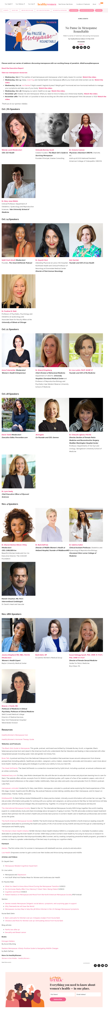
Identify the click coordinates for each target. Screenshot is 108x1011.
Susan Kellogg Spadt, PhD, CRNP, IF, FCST (85, 655)
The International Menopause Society (16, 808)
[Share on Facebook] (73, 47)
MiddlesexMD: (7, 798)
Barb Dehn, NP (41, 655)
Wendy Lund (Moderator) (12, 150)
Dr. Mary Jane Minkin (10, 201)
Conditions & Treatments (83, 4)
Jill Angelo (39, 435)
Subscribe (73, 10)
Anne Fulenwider (9, 370)
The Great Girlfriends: (10, 768)
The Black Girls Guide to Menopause (16, 748)
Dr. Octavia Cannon (77, 150)
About (94, 4)
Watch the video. (89, 77)
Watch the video (58, 91)
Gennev (4, 848)
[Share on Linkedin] (84, 47)
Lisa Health (6, 853)
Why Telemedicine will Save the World (19, 906)
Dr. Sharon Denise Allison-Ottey (14, 545)
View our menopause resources (14, 73)
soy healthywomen (43, 10)
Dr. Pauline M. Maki (9, 311)
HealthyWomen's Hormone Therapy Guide (18, 739)
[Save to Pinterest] (81, 47)
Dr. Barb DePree (41, 545)
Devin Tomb (6, 435)
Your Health (8, 4)
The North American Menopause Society (17, 821)
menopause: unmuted (10, 788)
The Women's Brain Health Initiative (15, 831)
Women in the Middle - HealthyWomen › (16, 958)
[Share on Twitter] (77, 47)
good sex (15, 10)
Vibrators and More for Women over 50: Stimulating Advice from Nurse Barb (34, 921)
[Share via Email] (88, 47)
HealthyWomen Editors (77, 39)
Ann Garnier (74, 260)
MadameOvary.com (9, 775)
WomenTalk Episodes (60, 10)
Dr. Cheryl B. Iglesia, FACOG (80, 435)
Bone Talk (5, 758)
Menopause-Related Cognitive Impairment (21, 866)
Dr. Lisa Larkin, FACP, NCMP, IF (81, 370)
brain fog (30, 80)
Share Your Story (87, 10)
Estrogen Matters (8, 941)
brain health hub (27, 10)
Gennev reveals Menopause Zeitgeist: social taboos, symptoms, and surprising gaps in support (41, 903)
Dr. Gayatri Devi (41, 260)
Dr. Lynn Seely (7, 491)
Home (80, 18)
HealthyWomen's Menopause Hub (15, 735)
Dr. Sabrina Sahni (76, 545)
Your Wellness (20, 4)
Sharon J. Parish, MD (10, 706)
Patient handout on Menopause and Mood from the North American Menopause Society (38, 895)
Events (6, 10)
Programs (81, 41)
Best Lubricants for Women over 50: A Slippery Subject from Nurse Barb (32, 918)
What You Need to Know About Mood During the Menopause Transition (32, 886)
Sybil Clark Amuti (8, 260)
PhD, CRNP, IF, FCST (77, 658)
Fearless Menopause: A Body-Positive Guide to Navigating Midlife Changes (30, 948)
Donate (98, 10)
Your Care (30, 4)
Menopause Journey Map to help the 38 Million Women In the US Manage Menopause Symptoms (42, 909)
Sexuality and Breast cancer (15, 932)
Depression (22, 875)
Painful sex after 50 (12, 930)
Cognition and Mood (13, 892)
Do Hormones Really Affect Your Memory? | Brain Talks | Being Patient (31, 889)
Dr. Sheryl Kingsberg (43, 370)
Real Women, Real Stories (66, 4)
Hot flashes (26, 85)
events (85, 18)
